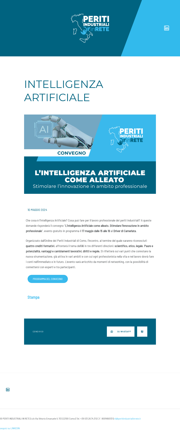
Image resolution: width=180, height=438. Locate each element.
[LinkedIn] (166, 28)
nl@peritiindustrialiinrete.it (127, 418)
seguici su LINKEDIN (10, 428)
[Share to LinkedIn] (142, 331)
